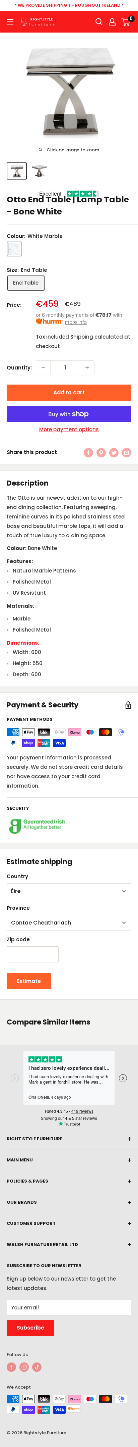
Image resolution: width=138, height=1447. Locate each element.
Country (17, 876)
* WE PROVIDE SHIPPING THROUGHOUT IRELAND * (69, 5)
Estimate (29, 981)
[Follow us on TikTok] (37, 1367)
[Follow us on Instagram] (24, 1367)
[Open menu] (10, 21)
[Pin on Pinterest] (101, 452)
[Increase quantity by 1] (87, 368)
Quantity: (19, 367)
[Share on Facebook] (88, 452)
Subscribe (30, 1328)
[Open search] (99, 22)
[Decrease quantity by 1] (43, 368)
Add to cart (69, 392)
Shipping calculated (96, 336)
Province (18, 907)
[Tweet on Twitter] (114, 452)
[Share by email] (126, 452)
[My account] (112, 22)
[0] (126, 22)
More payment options (69, 429)
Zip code (18, 939)
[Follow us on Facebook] (11, 1367)
